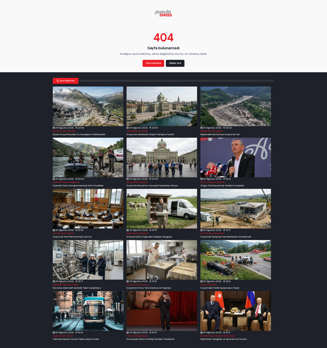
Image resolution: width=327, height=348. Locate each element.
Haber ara (175, 63)
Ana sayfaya (153, 63)
